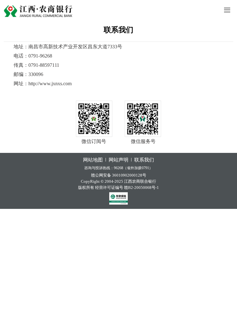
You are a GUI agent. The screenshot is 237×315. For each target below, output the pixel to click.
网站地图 (93, 159)
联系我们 (118, 30)
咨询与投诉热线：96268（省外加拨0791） (118, 168)
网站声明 (118, 159)
